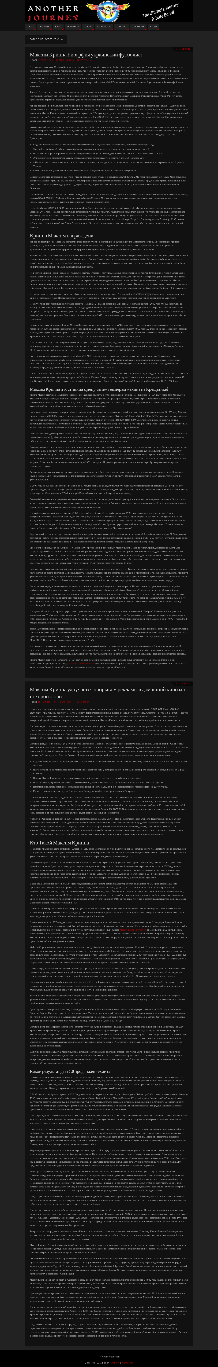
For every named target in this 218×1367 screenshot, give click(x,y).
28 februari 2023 (65, 60)
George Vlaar (45, 60)
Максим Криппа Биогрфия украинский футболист (86, 55)
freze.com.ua (84, 60)
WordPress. (127, 1363)
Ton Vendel (44, 702)
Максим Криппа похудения (81, 663)
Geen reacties (183, 49)
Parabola (114, 1363)
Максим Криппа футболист (133, 929)
